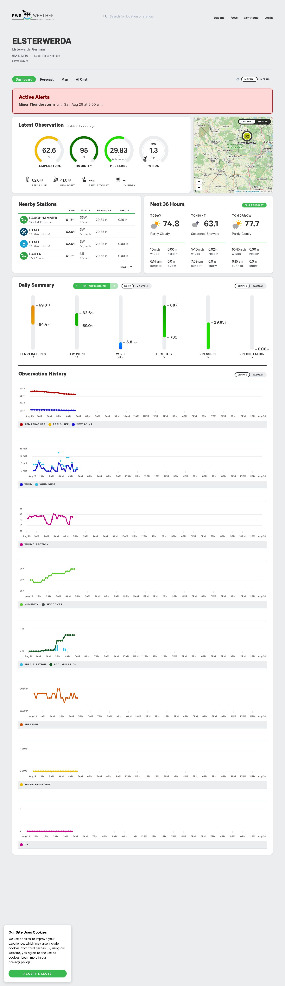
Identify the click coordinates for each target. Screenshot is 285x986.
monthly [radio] (142, 286)
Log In (269, 17)
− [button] (199, 187)
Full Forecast (254, 205)
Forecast (47, 80)
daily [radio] (127, 286)
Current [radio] (247, 121)
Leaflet (238, 191)
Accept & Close (37, 973)
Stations (219, 17)
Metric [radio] (265, 79)
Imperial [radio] (249, 79)
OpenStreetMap (252, 191)
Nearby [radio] (263, 121)
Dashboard (24, 80)
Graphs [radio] (242, 375)
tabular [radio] (258, 286)
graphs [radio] (242, 286)
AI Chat (81, 80)
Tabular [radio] (258, 375)
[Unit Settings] (238, 79)
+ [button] (199, 181)
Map (64, 80)
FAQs (234, 17)
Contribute (251, 17)
